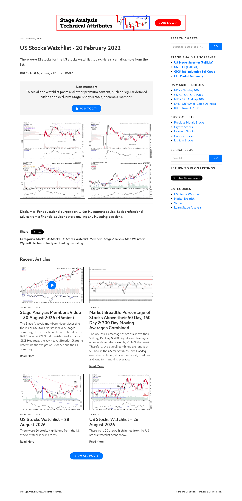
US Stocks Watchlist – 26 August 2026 (114, 422)
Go (216, 46)
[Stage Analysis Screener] (121, 23)
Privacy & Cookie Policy (210, 491)
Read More (27, 356)
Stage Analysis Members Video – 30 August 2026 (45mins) (50, 315)
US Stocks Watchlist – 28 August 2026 (44, 422)
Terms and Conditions (185, 491)
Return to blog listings (193, 168)
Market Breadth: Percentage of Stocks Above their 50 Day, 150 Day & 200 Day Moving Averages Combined (120, 320)
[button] (52, 285)
